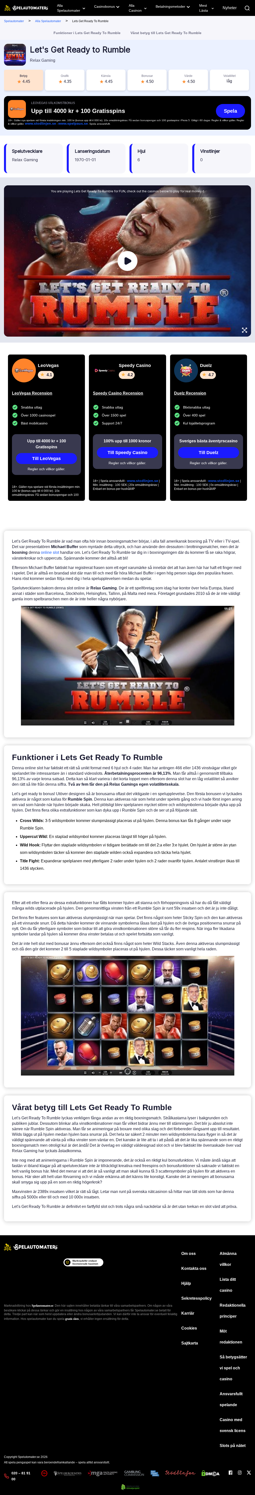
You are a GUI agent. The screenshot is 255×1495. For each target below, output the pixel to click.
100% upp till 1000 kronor (127, 441)
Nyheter (230, 8)
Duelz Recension (190, 393)
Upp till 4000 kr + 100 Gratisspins (46, 444)
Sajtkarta (189, 1343)
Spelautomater (14, 21)
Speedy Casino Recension (118, 393)
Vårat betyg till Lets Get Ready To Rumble (165, 33)
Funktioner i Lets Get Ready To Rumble (87, 33)
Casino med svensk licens (233, 1425)
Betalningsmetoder (170, 6)
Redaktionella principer (233, 1310)
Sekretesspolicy (196, 1298)
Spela (230, 111)
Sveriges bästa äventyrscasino (208, 441)
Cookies (189, 1328)
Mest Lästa (203, 7)
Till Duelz (208, 452)
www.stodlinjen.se (40, 123)
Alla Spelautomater (68, 7)
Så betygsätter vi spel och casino (233, 1368)
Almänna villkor (228, 1259)
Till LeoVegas (46, 458)
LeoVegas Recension (32, 393)
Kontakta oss (193, 1268)
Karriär (187, 1313)
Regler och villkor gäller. (46, 469)
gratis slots (72, 1319)
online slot (50, 552)
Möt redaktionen (231, 1336)
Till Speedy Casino (127, 452)
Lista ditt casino (228, 1284)
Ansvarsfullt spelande (231, 1399)
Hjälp (186, 1283)
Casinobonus (104, 6)
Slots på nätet (233, 1445)
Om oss (188, 1253)
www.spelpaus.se (73, 123)
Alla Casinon (135, 7)
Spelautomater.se (42, 1305)
